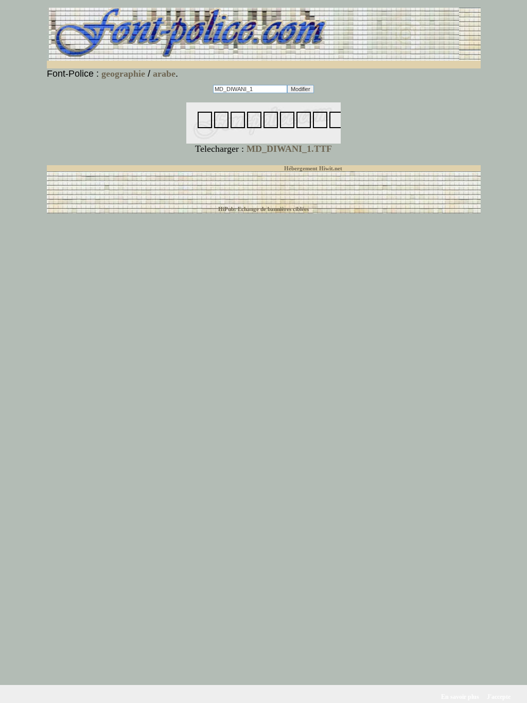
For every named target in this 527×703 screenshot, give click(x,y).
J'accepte (499, 696)
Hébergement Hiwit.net (313, 168)
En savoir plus (460, 696)
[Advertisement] (171, 64)
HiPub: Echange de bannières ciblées (263, 209)
